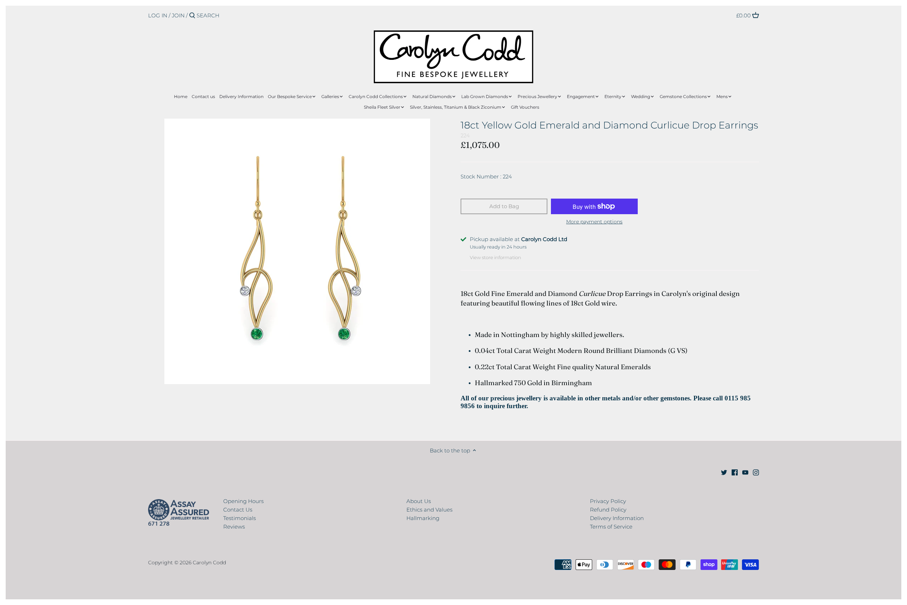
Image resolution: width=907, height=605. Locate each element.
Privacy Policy (608, 501)
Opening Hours (243, 501)
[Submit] (192, 16)
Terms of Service (611, 526)
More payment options (594, 221)
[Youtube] (745, 472)
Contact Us (237, 509)
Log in (157, 15)
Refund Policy (608, 509)
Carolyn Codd (209, 562)
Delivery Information (617, 518)
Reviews (234, 526)
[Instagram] (756, 472)
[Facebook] (735, 472)
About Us (418, 501)
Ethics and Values (429, 509)
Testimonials (239, 518)
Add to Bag (504, 206)
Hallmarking (422, 518)
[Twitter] (724, 472)
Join (178, 15)
